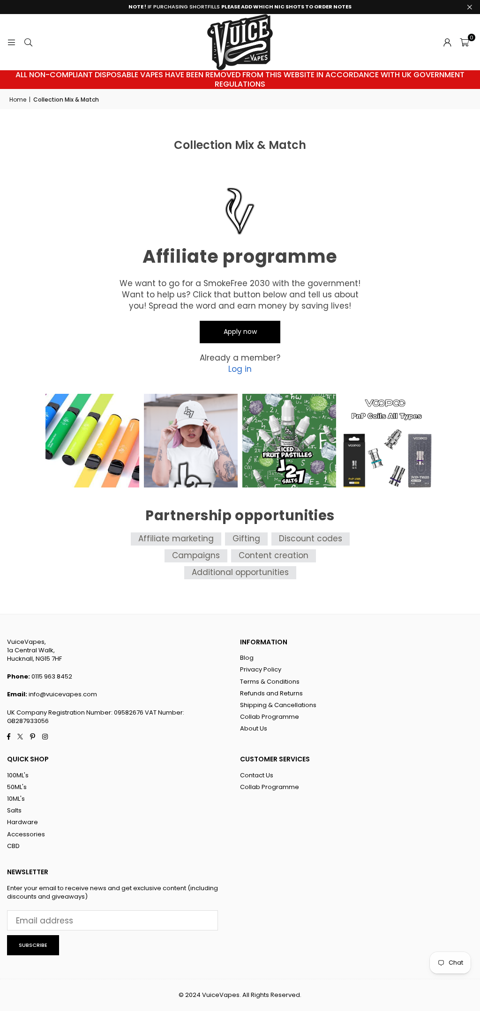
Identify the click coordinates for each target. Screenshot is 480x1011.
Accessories (26, 834)
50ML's (17, 786)
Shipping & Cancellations (278, 705)
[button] (464, 42)
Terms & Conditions (270, 681)
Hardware (22, 822)
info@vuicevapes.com (63, 694)
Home (17, 99)
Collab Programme (269, 716)
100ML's (18, 775)
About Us (253, 728)
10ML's (16, 798)
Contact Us (256, 775)
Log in (240, 369)
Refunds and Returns (271, 693)
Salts (14, 810)
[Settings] (447, 42)
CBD (13, 845)
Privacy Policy (260, 669)
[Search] (28, 42)
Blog (247, 657)
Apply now (240, 331)
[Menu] (11, 42)
